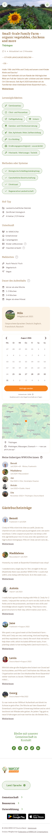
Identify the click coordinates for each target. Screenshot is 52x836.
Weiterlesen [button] (8, 88)
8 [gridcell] (38, 355)
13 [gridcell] (26, 362)
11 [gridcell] (13, 362)
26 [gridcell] (20, 374)
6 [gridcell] (26, 355)
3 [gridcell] (7, 355)
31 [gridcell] (32, 349)
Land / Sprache (14, 785)
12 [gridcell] (20, 362)
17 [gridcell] (7, 368)
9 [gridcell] (44, 355)
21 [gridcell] (32, 368)
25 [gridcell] (13, 374)
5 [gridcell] (19, 355)
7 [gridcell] (32, 355)
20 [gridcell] (26, 368)
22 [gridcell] (38, 368)
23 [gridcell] (45, 368)
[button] (26, 14)
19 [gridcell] (20, 368)
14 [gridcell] (32, 362)
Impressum (32, 828)
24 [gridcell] (7, 374)
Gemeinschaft (10, 797)
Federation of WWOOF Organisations (33, 832)
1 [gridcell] (38, 349)
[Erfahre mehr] (25, 244)
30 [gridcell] (26, 349)
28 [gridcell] (13, 349)
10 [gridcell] (7, 362)
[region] (26, 421)
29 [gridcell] (20, 349)
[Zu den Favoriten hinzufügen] (47, 4)
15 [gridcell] (38, 362)
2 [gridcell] (44, 349)
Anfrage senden (26, 388)
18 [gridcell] (13, 368)
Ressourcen (8, 803)
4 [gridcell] (13, 355)
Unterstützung (10, 809)
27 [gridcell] (7, 349)
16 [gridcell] (45, 362)
